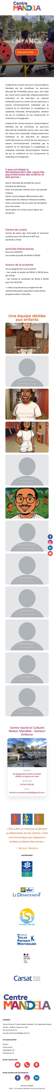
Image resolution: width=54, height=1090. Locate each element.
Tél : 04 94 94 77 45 (10, 1030)
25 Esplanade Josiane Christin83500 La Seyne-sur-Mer (27, 775)
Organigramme (8, 1050)
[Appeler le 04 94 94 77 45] (27, 1065)
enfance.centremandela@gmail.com (27, 792)
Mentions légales (27, 1086)
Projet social (7, 1047)
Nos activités (25, 52)
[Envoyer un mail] (50, 553)
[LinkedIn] (50, 547)
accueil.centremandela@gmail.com (16, 1033)
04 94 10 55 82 (27, 784)
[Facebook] (50, 536)
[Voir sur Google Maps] (36, 1065)
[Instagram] (50, 542)
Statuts (5, 1044)
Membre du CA (8, 1053)
